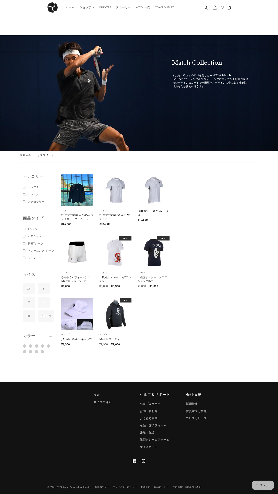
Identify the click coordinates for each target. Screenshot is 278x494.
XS (29, 288)
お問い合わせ (149, 411)
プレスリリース (196, 418)
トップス (33, 187)
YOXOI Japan (62, 487)
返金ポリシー (102, 487)
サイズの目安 (103, 402)
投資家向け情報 (196, 411)
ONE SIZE (46, 316)
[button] (87, 7)
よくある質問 (149, 418)
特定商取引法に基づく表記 (187, 487)
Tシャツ (33, 229)
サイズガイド (149, 447)
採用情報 (192, 404)
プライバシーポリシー (125, 487)
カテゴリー (33, 176)
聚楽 (24, 351)
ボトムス (33, 194)
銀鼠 (30, 351)
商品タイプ (33, 218)
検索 (97, 395)
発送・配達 (147, 432)
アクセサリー (36, 201)
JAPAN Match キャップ (76, 339)
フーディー (35, 257)
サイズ (29, 274)
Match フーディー (110, 339)
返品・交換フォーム (153, 425)
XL (29, 316)
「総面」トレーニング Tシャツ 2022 (152, 279)
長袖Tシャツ (35, 243)
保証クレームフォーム (155, 440)
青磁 (48, 346)
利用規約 (145, 487)
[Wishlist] (221, 7)
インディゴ (31, 346)
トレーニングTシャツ (41, 250)
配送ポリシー (161, 487)
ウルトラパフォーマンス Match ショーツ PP (75, 279)
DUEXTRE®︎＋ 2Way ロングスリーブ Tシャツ (77, 217)
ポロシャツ (35, 236)
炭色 (42, 351)
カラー (29, 336)
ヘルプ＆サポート (152, 404)
